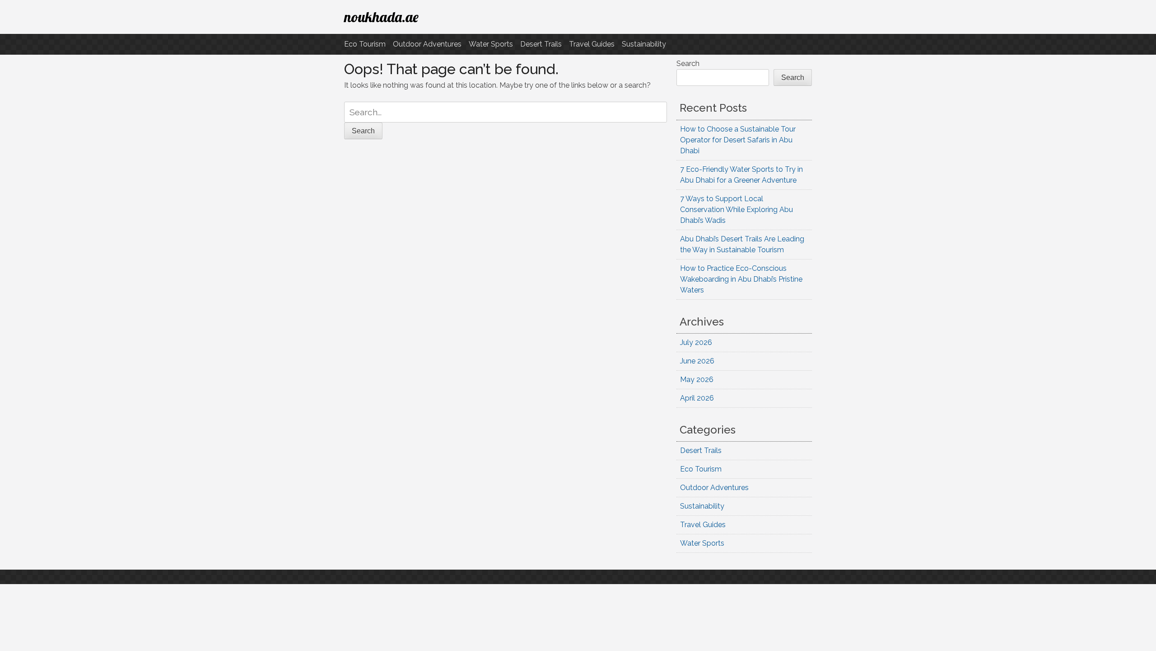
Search (687, 63)
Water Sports (491, 44)
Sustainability (644, 44)
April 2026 (697, 398)
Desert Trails (541, 44)
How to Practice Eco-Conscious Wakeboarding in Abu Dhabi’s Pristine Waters (741, 279)
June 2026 (697, 361)
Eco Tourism (365, 44)
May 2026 (696, 379)
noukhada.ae (381, 17)
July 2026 (696, 342)
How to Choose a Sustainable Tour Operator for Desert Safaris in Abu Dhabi (738, 140)
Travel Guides (592, 44)
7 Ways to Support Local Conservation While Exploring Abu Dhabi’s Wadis (736, 209)
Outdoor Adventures (427, 44)
